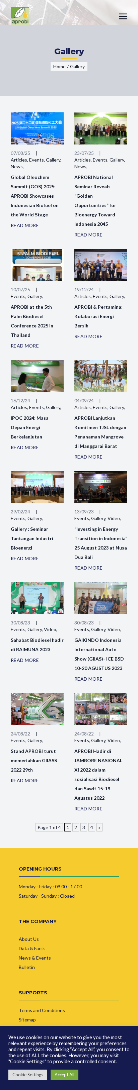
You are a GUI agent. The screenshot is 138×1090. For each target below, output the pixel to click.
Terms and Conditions (42, 1010)
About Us (29, 939)
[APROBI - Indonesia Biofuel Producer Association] (20, 16)
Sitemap (27, 1019)
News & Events (35, 958)
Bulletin (27, 967)
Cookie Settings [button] (27, 1074)
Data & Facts (32, 948)
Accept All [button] (64, 1074)
